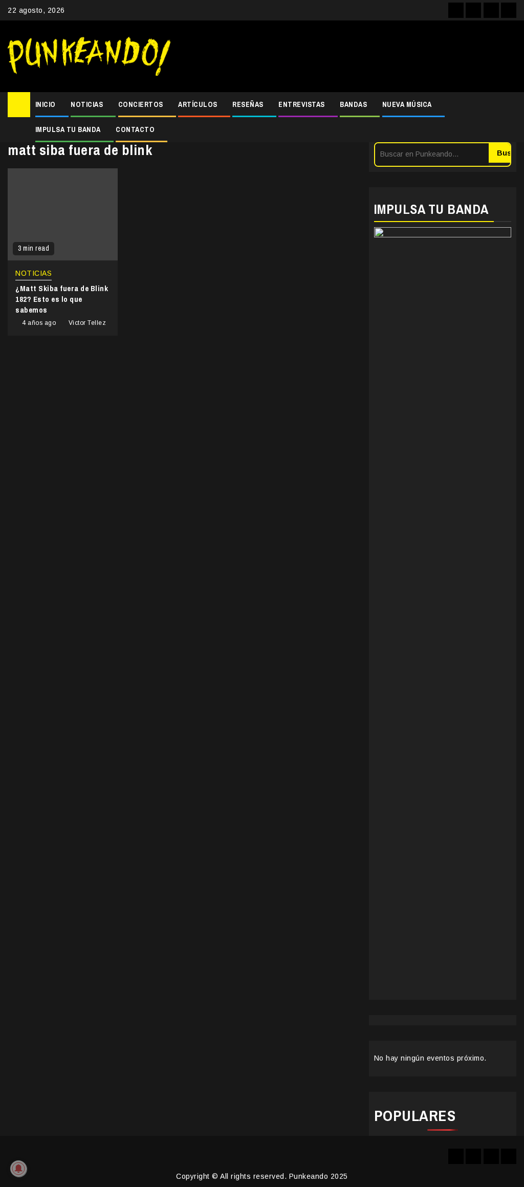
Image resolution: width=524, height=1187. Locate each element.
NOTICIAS (87, 104)
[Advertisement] (348, 56)
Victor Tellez (87, 322)
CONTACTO (135, 129)
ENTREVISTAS (301, 104)
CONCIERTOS (140, 104)
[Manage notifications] (18, 1168)
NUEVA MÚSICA (407, 104)
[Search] (509, 117)
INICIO (45, 104)
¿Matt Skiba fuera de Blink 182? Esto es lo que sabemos (61, 299)
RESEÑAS (248, 104)
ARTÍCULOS (197, 104)
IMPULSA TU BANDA (68, 129)
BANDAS (353, 104)
